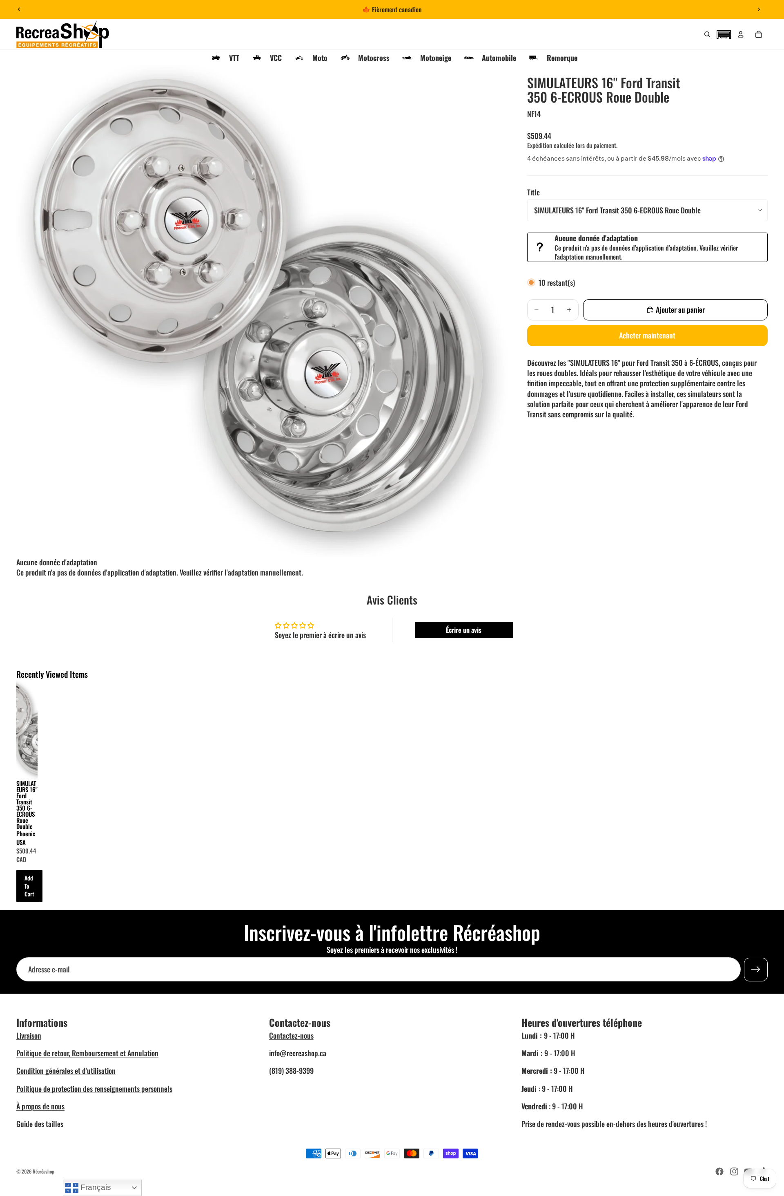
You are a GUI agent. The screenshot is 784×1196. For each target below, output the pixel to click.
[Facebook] (719, 1171)
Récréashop (43, 1171)
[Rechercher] (707, 34)
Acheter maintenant (647, 335)
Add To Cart (29, 885)
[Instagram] (734, 1171)
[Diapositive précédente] (19, 9)
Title (533, 192)
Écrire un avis (463, 630)
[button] (723, 33)
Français (94, 1187)
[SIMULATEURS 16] (27, 729)
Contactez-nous (291, 1035)
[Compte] (741, 34)
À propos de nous (40, 1106)
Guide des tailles (39, 1123)
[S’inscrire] (756, 969)
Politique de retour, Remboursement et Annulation (87, 1053)
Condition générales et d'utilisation (66, 1070)
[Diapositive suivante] (759, 9)
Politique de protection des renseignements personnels (94, 1088)
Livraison (28, 1035)
